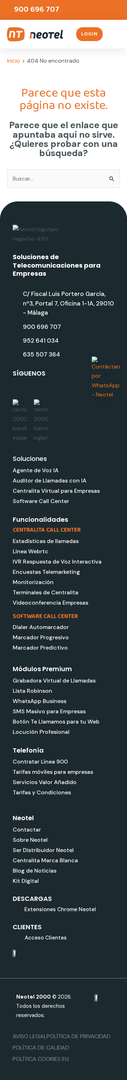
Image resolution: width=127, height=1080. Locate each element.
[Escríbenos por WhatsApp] (106, 378)
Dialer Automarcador (41, 627)
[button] (115, 34)
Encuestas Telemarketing (46, 572)
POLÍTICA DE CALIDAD (41, 1047)
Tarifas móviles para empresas (53, 772)
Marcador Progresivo (41, 637)
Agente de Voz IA (36, 470)
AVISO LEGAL (30, 1036)
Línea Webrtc (30, 551)
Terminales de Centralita (45, 592)
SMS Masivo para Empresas (49, 711)
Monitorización (33, 582)
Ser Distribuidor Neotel (43, 850)
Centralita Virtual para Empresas (56, 491)
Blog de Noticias (34, 870)
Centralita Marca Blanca (45, 860)
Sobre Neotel (30, 840)
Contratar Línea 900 (40, 761)
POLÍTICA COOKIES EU (41, 1059)
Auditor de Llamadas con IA (49, 480)
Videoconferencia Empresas (50, 602)
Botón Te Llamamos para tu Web (56, 721)
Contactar (27, 829)
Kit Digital (26, 881)
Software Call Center (41, 501)
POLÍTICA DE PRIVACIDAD (78, 1036)
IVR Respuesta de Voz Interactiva (57, 561)
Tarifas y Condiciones (42, 792)
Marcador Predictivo (40, 647)
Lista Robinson (32, 691)
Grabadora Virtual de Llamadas (54, 680)
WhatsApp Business (39, 701)
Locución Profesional (41, 732)
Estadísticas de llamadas (46, 541)
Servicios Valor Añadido (45, 782)
